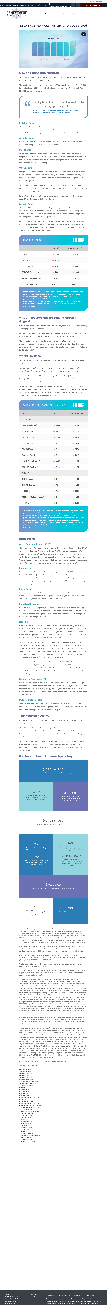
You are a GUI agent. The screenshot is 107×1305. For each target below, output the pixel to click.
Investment (33, 1299)
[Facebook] (78, 5)
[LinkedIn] (73, 5)
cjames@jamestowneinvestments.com (60, 6)
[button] (47, 14)
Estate (31, 1301)
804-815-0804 (14, 1299)
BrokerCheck (90, 1295)
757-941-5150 (42, 5)
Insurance (32, 1304)
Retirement (33, 1296)
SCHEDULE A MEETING (92, 5)
